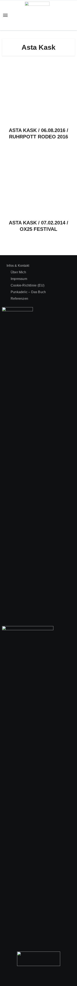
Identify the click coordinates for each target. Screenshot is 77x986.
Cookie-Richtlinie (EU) (27, 285)
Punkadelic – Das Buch (28, 292)
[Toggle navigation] (5, 15)
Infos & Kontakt (18, 265)
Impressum (19, 279)
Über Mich (18, 272)
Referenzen (19, 298)
